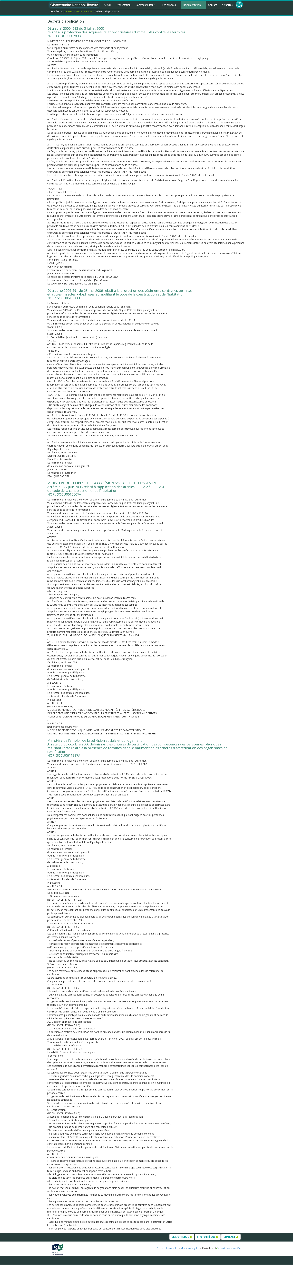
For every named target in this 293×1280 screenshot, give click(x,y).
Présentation (123, 4)
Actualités (227, 4)
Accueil (107, 4)
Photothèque (206, 1236)
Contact (212, 4)
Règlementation (192, 4)
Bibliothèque (181, 1236)
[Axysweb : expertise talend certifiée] (228, 1248)
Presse (160, 1248)
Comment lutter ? (145, 4)
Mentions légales (190, 1248)
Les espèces (169, 4)
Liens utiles (172, 1248)
